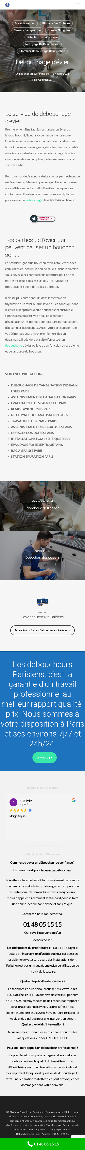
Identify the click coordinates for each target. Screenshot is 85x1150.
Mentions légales (54, 1112)
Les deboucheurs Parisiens (34, 73)
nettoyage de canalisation (42, 44)
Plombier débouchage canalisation (42, 51)
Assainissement (24, 23)
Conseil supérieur (59, 30)
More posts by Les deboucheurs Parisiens (42, 630)
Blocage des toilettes (56, 23)
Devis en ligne (45, 757)
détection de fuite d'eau (42, 37)
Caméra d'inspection (27, 30)
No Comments (42, 79)
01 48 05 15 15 (42, 924)
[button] (78, 5)
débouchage (34, 200)
